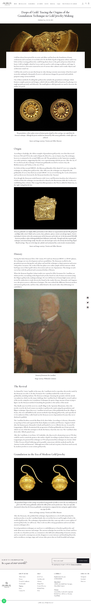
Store (20, 588)
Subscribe (83, 561)
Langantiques (18, 427)
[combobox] (86, 4)
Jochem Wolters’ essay (66, 437)
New (15, 4)
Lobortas (64, 420)
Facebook (83, 579)
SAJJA (58, 4)
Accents (40, 4)
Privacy (21, 579)
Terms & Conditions (76, 564)
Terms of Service (41, 586)
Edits (46, 4)
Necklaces (22, 4)
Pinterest (83, 581)
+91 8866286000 (58, 578)
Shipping (21, 586)
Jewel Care (40, 577)
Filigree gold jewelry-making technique (29, 278)
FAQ (38, 590)
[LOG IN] (83, 4)
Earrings (31, 4)
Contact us (22, 590)
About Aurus (22, 577)
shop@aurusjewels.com (59, 577)
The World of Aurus (69, 4)
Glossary (39, 581)
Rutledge (26, 153)
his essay (38, 391)
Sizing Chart (40, 583)
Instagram (83, 577)
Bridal (52, 4)
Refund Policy (40, 588)
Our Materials (40, 579)
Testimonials (22, 583)
